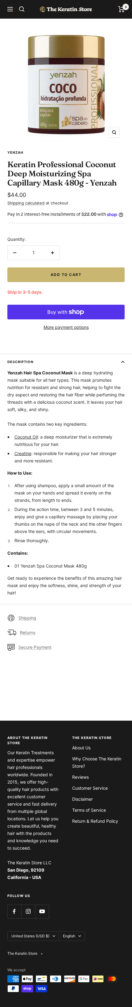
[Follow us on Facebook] (14, 911)
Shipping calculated (26, 202)
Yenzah (15, 152)
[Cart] (121, 9)
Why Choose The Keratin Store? (96, 762)
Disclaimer (82, 799)
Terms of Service (89, 810)
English (69, 936)
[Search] (22, 9)
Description (20, 362)
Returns (27, 632)
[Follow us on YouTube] (42, 911)
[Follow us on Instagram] (28, 911)
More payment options (66, 327)
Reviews (80, 777)
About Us (81, 747)
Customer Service (90, 788)
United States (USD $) (30, 936)
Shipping (27, 617)
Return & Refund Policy (95, 821)
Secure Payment (35, 647)
